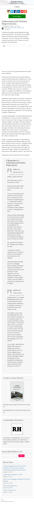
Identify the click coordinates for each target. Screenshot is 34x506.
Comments (7, 29)
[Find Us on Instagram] (8, 11)
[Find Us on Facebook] (15, 11)
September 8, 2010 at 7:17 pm (16, 295)
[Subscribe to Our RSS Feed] (25, 11)
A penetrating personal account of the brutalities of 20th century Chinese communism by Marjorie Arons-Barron (14, 468)
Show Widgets (17, 16)
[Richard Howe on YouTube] (22, 11)
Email (2, 499)
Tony (19, 26)
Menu (18, 7)
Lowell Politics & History (17, 3)
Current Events (12, 27)
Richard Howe (17, 2)
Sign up (23, 438)
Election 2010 (20, 27)
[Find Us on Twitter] (11, 11)
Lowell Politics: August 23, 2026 (12, 474)
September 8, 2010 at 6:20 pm (16, 174)
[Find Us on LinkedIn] (18, 11)
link (4, 406)
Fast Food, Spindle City (10, 485)
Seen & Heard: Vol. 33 (9, 490)
